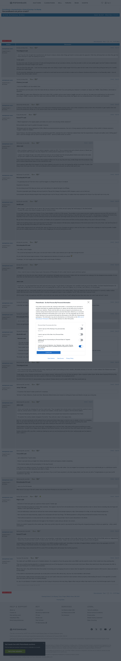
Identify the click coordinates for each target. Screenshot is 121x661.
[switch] (81, 329)
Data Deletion (51, 358)
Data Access (60, 358)
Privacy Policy (69, 358)
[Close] (89, 302)
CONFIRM (49, 352)
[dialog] (60, 330)
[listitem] (60, 325)
